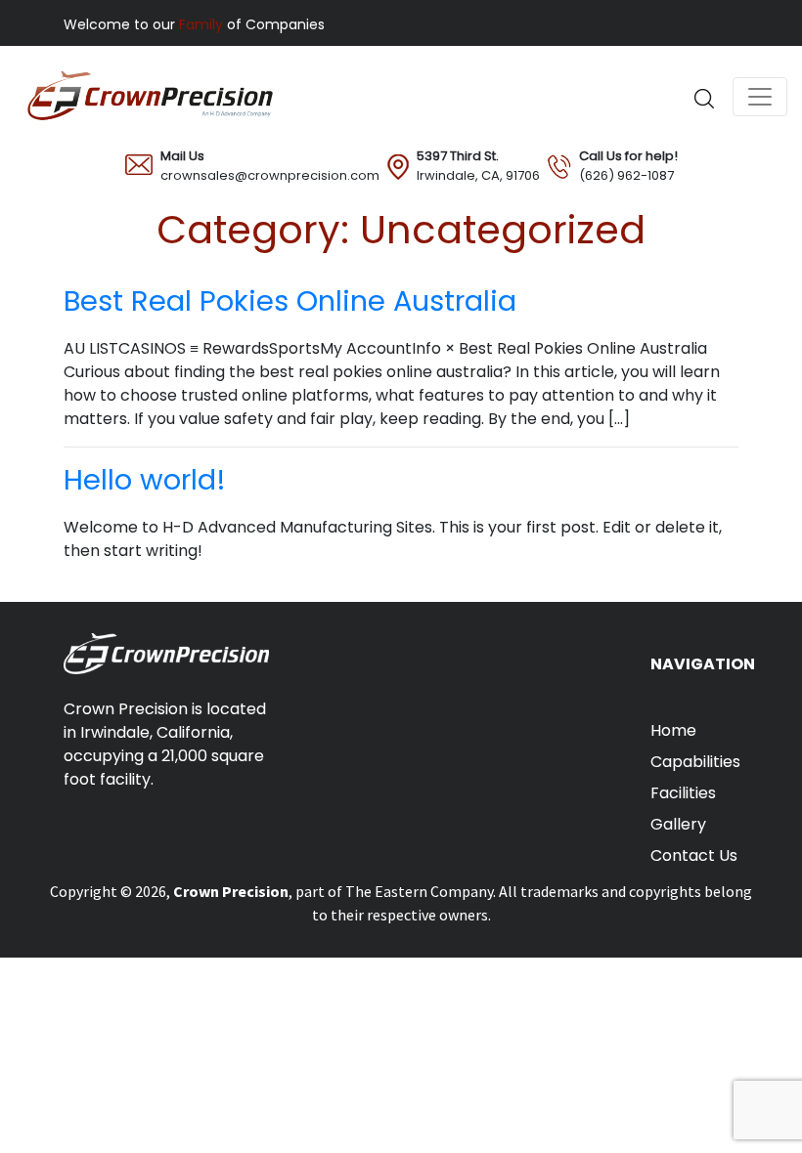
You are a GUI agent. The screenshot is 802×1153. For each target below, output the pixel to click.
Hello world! (145, 479)
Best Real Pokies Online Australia (290, 300)
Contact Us (693, 855)
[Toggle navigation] (760, 96)
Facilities (683, 793)
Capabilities (695, 761)
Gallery (678, 824)
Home (673, 730)
